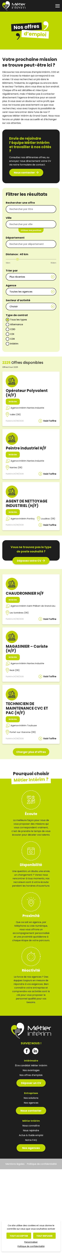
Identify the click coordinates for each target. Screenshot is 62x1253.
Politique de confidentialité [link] (31, 1246)
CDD (12, 329)
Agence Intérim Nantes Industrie (27, 407)
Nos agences (31, 1148)
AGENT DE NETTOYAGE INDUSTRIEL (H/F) (26, 503)
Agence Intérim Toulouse (24, 725)
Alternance (16, 324)
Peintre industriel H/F (26, 448)
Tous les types (18, 319)
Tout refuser (44, 1235)
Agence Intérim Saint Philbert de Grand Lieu (33, 605)
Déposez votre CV (29, 560)
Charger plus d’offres (31, 752)
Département (15, 237)
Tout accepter (19, 1235)
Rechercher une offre (20, 202)
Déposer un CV (31, 1083)
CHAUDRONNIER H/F (25, 593)
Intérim (14, 343)
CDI (12, 334)
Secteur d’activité (18, 300)
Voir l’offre (49, 421)
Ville (9, 218)
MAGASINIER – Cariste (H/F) (27, 649)
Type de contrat (17, 315)
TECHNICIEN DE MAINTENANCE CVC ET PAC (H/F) (27, 708)
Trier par (12, 270)
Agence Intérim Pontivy (23, 518)
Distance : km (17, 254)
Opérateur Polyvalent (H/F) (27, 393)
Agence (11, 285)
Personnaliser (31, 1242)
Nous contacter (24, 172)
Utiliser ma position (31, 230)
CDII (12, 339)
